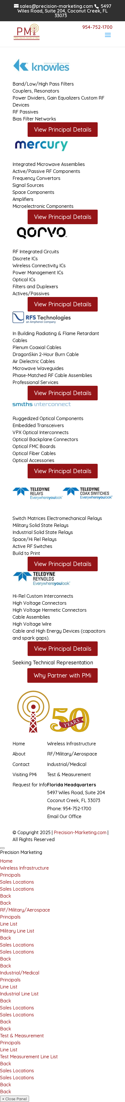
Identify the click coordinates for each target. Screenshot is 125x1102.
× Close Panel (14, 1098)
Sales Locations (17, 882)
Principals (10, 875)
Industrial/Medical (66, 764)
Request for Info (29, 785)
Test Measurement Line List (29, 1056)
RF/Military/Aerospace (72, 754)
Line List (8, 924)
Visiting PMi (24, 774)
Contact (21, 764)
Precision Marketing (21, 852)
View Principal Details (62, 129)
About (19, 754)
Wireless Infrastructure (71, 744)
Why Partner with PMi (62, 675)
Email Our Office (64, 816)
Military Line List (17, 931)
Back (5, 896)
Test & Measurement (69, 774)
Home (18, 744)
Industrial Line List (19, 994)
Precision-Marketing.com (80, 832)
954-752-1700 (77, 808)
